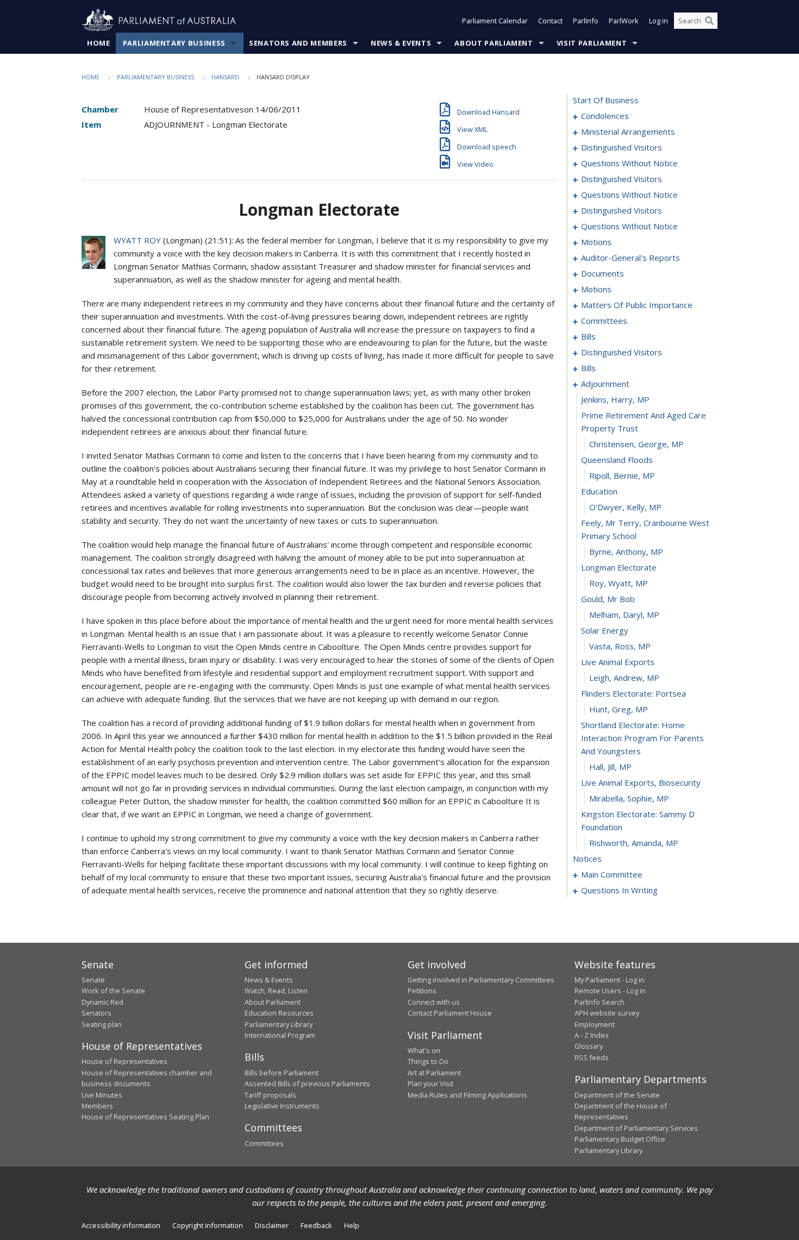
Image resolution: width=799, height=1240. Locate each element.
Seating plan (102, 1024)
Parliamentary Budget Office (620, 1139)
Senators (96, 1013)
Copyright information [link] (207, 1225)
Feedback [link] (316, 1225)
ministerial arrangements (628, 131)
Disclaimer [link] (272, 1225)
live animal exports (617, 661)
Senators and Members (298, 43)
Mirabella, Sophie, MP (629, 798)
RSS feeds (592, 1057)
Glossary (589, 1046)
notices (587, 858)
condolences (605, 115)
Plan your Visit (430, 1083)
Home (98, 43)
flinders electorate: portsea (633, 693)
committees (604, 320)
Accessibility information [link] (121, 1225)
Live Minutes (102, 1095)
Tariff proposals (270, 1095)
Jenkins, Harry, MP (615, 399)
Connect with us (434, 1002)
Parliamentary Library (279, 1024)
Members (97, 1106)
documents (602, 273)
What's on (424, 1050)
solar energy (604, 630)
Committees (264, 1143)
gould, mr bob (608, 598)
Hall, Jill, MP (610, 766)
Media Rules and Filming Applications (467, 1095)
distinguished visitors (621, 147)
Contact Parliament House (450, 1013)
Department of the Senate (617, 1095)
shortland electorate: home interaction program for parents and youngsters (642, 737)
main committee (611, 874)
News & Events (401, 43)
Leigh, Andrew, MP (624, 677)
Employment (595, 1024)
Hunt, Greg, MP (618, 709)
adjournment (605, 383)
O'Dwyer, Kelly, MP (625, 507)
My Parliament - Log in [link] (610, 980)
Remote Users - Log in (610, 990)
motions (596, 241)
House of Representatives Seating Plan (145, 1117)
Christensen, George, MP (636, 444)
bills (588, 336)
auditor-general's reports (630, 257)
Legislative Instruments (282, 1106)
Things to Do (428, 1061)
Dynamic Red (102, 1002)
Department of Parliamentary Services (636, 1128)
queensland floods (617, 459)
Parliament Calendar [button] (495, 21)
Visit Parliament (592, 43)
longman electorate (619, 567)
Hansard (225, 77)
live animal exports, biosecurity (641, 782)
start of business (606, 100)
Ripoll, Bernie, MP (622, 475)
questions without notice (629, 163)
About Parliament (493, 43)
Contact (550, 21)
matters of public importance (636, 304)
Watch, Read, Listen (276, 990)
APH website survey (607, 1013)
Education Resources (279, 1013)
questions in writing (619, 890)
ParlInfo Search (600, 1002)
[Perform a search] (709, 20)
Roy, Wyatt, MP (618, 583)
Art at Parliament (434, 1073)
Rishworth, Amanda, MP (633, 842)
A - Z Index (592, 1035)
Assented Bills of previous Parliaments (307, 1083)
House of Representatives (124, 1061)
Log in (658, 21)
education (599, 491)
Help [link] (351, 1225)
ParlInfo (585, 21)
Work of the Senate (113, 990)
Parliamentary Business (174, 43)
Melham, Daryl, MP (624, 614)
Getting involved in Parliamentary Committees (481, 980)
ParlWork (624, 21)
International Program (280, 1035)
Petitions (422, 990)
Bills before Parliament (282, 1073)
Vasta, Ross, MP (620, 646)
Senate (93, 980)
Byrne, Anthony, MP (626, 551)
